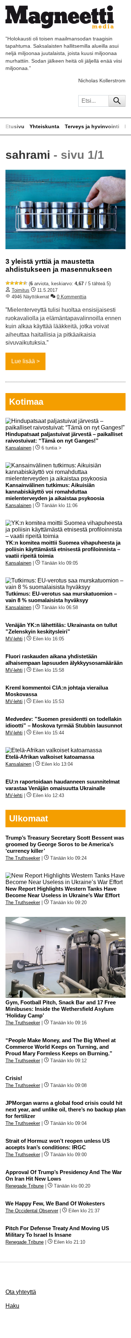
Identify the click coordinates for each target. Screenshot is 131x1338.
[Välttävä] (12, 283)
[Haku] (117, 101)
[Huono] (7, 283)
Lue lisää (23, 361)
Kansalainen (18, 448)
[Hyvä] (21, 283)
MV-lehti (14, 638)
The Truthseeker (22, 858)
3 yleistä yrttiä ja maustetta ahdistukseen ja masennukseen (58, 265)
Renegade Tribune (24, 1186)
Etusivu (14, 126)
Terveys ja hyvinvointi (92, 126)
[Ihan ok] (16, 283)
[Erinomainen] (25, 283)
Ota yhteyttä (20, 1292)
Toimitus (20, 290)
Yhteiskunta (44, 126)
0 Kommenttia (71, 296)
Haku (12, 1306)
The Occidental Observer (31, 1210)
